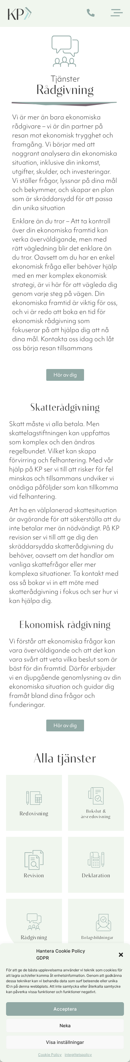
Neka (65, 1025)
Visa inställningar (65, 1042)
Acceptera (65, 1009)
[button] (121, 955)
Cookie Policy (50, 1054)
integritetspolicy (78, 1054)
